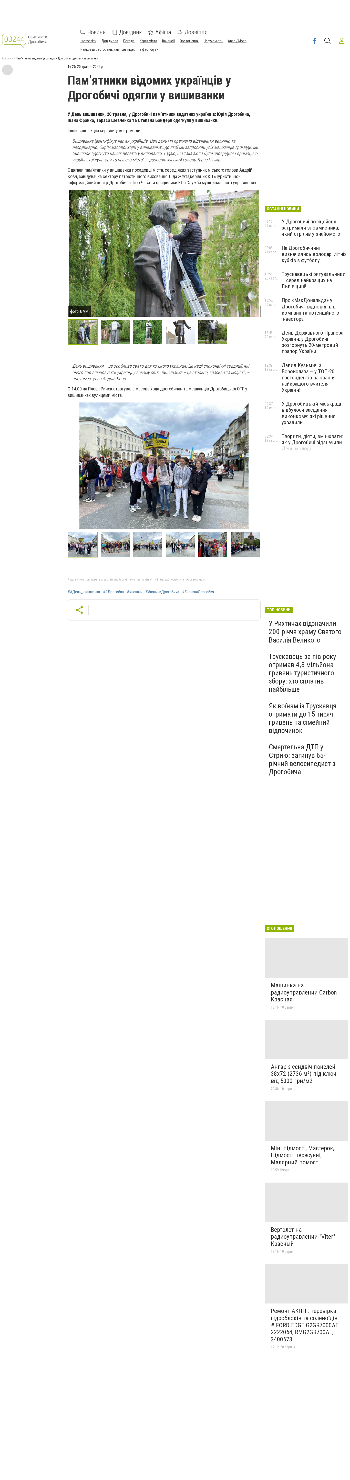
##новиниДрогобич (198, 592)
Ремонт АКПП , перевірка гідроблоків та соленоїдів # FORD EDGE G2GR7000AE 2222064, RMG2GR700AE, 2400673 (304, 1325)
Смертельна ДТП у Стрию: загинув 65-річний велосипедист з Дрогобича (302, 759)
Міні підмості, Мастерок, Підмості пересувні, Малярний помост (302, 1155)
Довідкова (109, 41)
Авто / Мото (237, 41)
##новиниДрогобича (162, 592)
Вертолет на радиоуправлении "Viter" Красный (303, 1236)
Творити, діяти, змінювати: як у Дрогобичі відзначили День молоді (312, 442)
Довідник (130, 32)
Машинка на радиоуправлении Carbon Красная (304, 992)
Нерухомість (213, 41)
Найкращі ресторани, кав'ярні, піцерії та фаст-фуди (119, 49)
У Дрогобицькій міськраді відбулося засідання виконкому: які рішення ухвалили (311, 413)
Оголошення (189, 41)
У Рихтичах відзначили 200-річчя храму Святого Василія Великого (305, 631)
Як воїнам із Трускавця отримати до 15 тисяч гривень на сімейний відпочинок (302, 718)
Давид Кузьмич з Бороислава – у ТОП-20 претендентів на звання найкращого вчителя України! (309, 377)
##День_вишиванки (84, 592)
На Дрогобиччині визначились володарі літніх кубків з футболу (314, 254)
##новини (134, 592)
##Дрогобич (113, 592)
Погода (129, 41)
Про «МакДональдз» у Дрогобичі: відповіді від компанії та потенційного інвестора (310, 309)
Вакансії (168, 41)
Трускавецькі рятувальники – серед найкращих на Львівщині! (313, 280)
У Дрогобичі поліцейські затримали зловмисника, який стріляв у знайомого (311, 228)
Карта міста (148, 41)
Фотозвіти (88, 41)
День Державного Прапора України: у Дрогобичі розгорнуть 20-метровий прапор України (312, 342)
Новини (96, 32)
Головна (7, 58)
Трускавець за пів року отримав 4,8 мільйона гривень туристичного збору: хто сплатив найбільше (302, 673)
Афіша (163, 32)
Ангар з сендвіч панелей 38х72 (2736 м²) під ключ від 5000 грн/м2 (303, 1073)
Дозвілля (196, 32)
